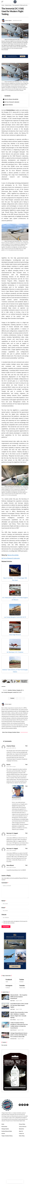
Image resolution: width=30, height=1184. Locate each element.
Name (4, 900)
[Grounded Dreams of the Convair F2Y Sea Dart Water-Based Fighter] (5, 1006)
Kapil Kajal (12, 1000)
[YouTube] (27, 704)
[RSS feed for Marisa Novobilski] (18, 555)
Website (4, 914)
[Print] (18, 1181)
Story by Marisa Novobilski (11, 99)
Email (4, 907)
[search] (27, 1)
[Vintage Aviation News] (15, 1)
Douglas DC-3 (19, 690)
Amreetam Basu (13, 1038)
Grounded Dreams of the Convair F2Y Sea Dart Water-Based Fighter (19, 1005)
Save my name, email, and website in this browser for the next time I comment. (15, 922)
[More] (21, 1181)
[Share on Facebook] (8, 1181)
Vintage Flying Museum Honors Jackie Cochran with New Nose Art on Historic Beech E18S (18, 1034)
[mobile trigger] (3, 1)
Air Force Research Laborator (12, 102)
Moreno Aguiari (8, 20)
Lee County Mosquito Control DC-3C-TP (11, 692)
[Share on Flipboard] (20, 698)
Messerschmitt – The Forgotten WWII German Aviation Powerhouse (18, 996)
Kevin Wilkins (13, 1019)
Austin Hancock (13, 1030)
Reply (26, 745)
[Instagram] (8, 986)
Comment (5, 882)
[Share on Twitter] (11, 1181)
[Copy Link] (15, 1181)
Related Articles (9, 104)
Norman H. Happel (12, 848)
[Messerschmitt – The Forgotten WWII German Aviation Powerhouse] (5, 997)
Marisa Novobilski (12, 555)
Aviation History (12, 690)
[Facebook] (26, 704)
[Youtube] (22, 986)
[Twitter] (22, 980)
